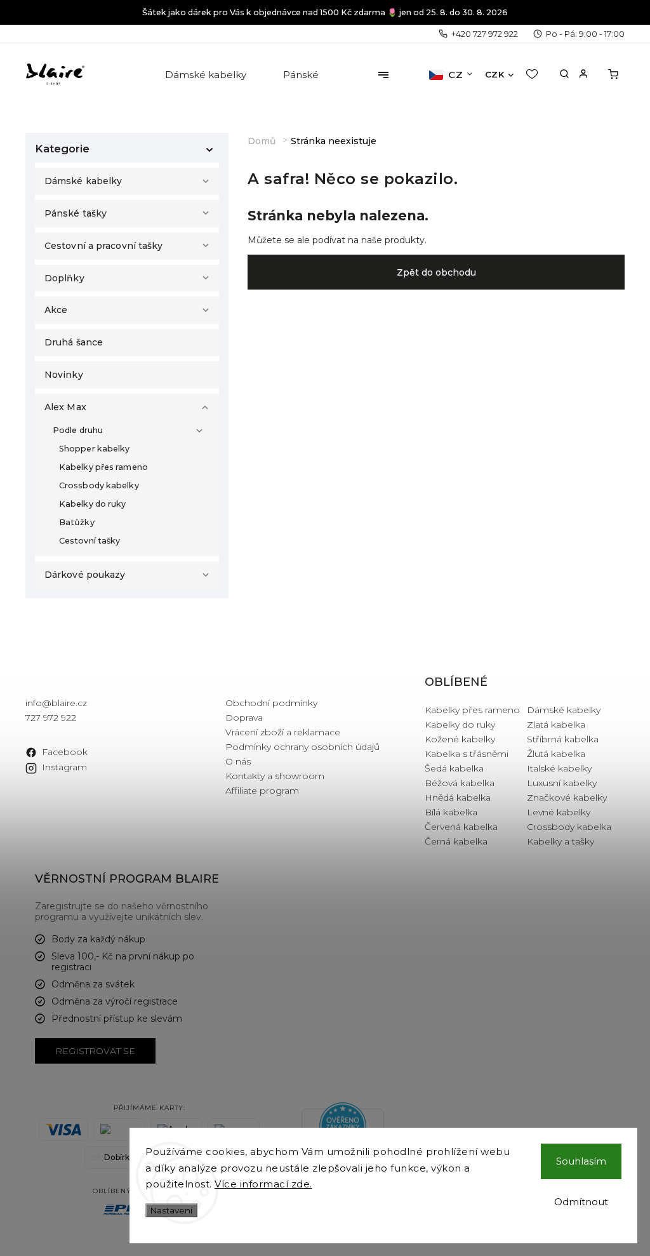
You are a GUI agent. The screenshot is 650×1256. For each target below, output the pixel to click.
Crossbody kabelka (569, 826)
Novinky (63, 374)
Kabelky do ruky (92, 504)
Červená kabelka (461, 826)
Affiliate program (262, 790)
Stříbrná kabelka (563, 739)
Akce (55, 310)
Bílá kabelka (451, 812)
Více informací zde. (263, 1184)
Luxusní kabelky (562, 783)
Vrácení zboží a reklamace (282, 732)
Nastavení (171, 1210)
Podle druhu (78, 430)
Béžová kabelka (459, 783)
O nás (238, 761)
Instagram (64, 767)
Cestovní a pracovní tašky (103, 245)
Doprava (244, 717)
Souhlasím (581, 1161)
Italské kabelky (559, 768)
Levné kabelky (558, 812)
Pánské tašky (75, 213)
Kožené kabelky (460, 739)
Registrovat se (95, 1051)
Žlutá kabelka (556, 753)
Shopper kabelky (94, 448)
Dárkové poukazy (85, 574)
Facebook (65, 752)
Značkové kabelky (567, 797)
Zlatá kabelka (556, 724)
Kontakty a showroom (274, 776)
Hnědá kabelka (458, 797)
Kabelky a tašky (560, 841)
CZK (495, 74)
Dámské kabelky (83, 181)
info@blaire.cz (56, 703)
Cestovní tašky (89, 540)
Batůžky (77, 522)
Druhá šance (73, 342)
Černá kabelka (456, 841)
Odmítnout (581, 1202)
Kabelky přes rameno (103, 467)
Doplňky (64, 278)
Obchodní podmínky (271, 703)
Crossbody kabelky (99, 485)
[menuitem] (206, 75)
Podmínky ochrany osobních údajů (302, 746)
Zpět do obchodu (436, 272)
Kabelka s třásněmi (466, 753)
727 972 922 (50, 717)
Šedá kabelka (454, 768)
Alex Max (65, 407)
